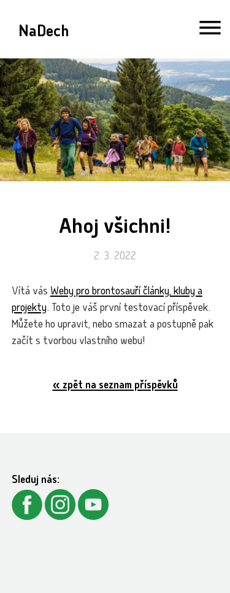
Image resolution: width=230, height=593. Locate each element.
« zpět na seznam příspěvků (115, 386)
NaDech (43, 33)
